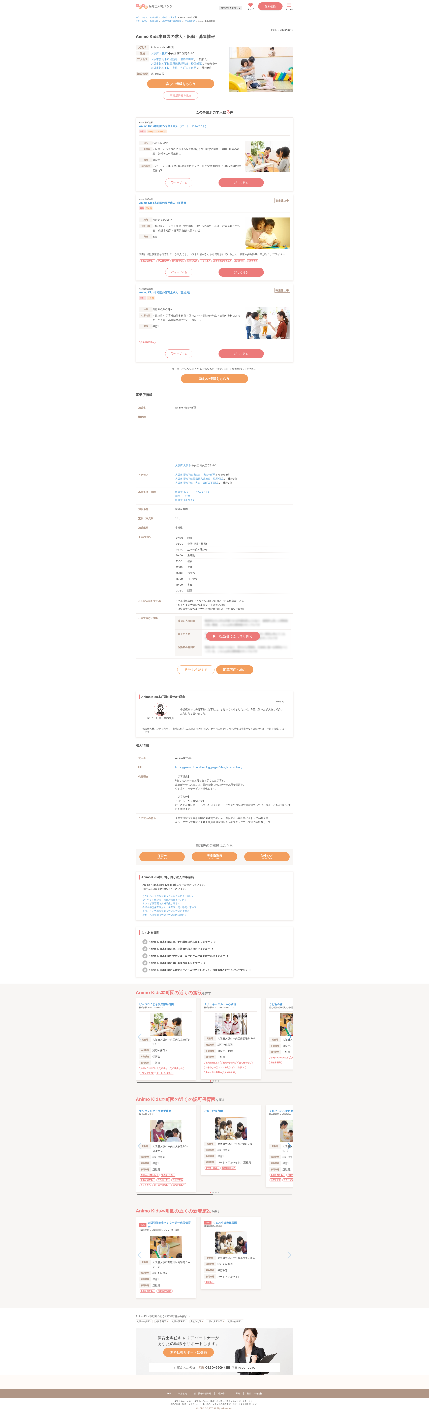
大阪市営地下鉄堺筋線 (171, 21)
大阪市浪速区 (178, 1321)
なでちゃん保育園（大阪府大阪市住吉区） (164, 899)
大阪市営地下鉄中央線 (164, 67)
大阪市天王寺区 (214, 1321)
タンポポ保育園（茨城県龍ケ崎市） (161, 903)
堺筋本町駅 (190, 21)
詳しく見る (241, 182)
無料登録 (270, 6)
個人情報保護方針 (202, 1393)
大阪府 (164, 17)
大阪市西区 (160, 1321)
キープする (180, 182)
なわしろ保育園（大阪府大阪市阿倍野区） (164, 914)
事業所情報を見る (180, 95)
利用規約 (182, 1393)
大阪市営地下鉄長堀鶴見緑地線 (169, 63)
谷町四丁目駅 (188, 67)
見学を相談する (196, 670)
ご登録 (237, 1393)
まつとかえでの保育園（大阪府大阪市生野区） (167, 911)
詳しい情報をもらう (181, 84)
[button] (289, 1037)
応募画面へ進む (235, 670)
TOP (169, 1393)
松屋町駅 (196, 63)
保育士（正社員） (185, 499)
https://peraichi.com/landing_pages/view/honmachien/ (208, 767)
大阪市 (174, 17)
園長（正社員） (184, 495)
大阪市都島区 (234, 1321)
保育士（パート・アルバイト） (192, 491)
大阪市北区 (195, 1321)
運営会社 (222, 1393)
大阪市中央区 (143, 1321)
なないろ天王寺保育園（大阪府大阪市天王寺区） (168, 896)
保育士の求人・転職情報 (147, 17)
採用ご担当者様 (254, 1393)
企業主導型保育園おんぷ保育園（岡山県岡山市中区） (170, 907)
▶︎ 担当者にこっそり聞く (233, 636)
